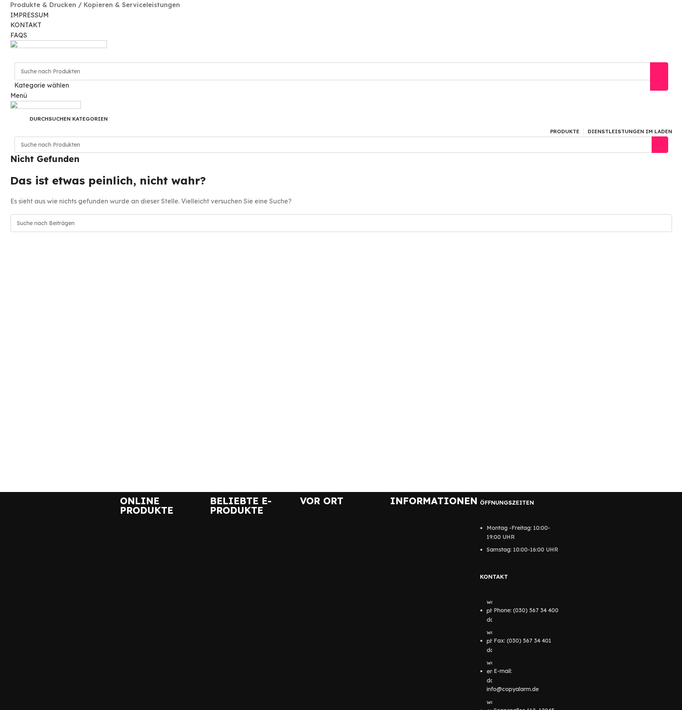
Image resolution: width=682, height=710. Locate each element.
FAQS (18, 35)
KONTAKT (25, 25)
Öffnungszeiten (507, 502)
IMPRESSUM (29, 15)
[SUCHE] (659, 76)
